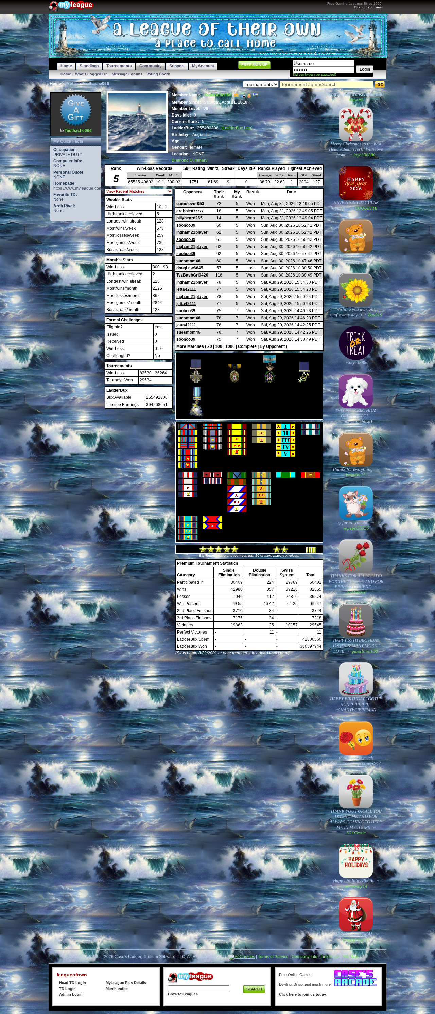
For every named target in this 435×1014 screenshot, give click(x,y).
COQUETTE (365, 208)
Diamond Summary (189, 160)
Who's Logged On (91, 74)
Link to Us (329, 956)
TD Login (67, 988)
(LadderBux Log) (237, 128)
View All (356, 99)
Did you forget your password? (314, 74)
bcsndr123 (356, 474)
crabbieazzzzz (190, 211)
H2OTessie (356, 592)
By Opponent (272, 346)
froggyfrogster (356, 939)
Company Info (304, 956)
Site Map (350, 956)
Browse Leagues (183, 994)
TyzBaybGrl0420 (192, 275)
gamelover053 (190, 203)
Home (65, 74)
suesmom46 (188, 261)
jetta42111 (186, 289)
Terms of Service (273, 956)
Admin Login (71, 994)
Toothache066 (78, 130)
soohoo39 (185, 225)
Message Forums (127, 74)
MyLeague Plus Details (126, 983)
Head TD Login (72, 983)
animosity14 (356, 886)
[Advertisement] (76, 325)
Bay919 (374, 314)
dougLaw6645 (189, 268)
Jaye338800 (364, 154)
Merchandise (117, 988)
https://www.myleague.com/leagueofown (90, 188)
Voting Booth (158, 74)
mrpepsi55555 (356, 528)
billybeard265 (189, 218)
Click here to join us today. (303, 994)
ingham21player (192, 232)
